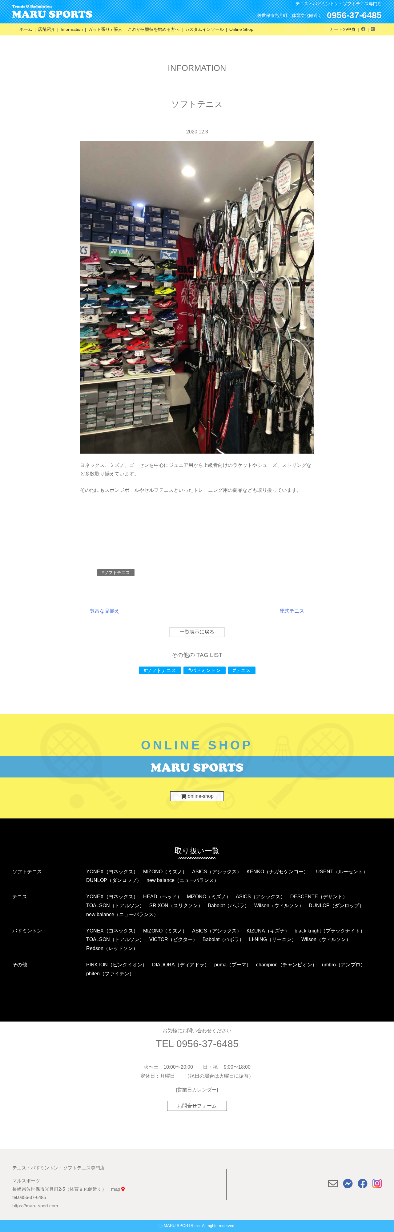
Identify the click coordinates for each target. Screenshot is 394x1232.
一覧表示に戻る (197, 632)
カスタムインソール (204, 29)
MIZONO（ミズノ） (165, 871)
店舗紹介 (46, 29)
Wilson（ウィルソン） (279, 905)
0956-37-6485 (354, 15)
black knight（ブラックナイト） (330, 930)
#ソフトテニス (160, 670)
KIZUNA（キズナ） (268, 930)
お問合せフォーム (197, 1105)
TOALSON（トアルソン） (115, 905)
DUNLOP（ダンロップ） (114, 880)
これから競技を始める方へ (153, 29)
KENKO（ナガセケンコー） (277, 871)
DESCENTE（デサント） (319, 896)
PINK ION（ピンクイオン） (116, 964)
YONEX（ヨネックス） (112, 871)
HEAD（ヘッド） (162, 896)
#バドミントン (204, 670)
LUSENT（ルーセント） (340, 871)
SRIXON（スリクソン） (176, 905)
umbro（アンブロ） (343, 964)
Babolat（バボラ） (228, 905)
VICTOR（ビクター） (173, 939)
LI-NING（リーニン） (272, 939)
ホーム (25, 29)
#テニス (242, 670)
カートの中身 (343, 29)
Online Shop (241, 29)
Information (72, 29)
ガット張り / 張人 (105, 29)
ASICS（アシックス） (217, 871)
